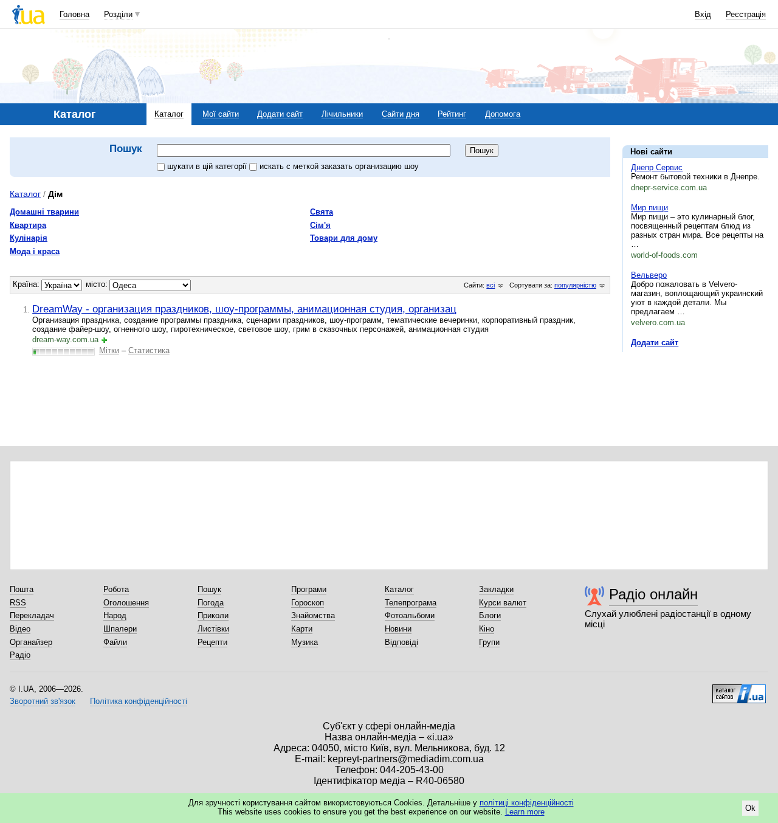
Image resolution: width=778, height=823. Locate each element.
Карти (301, 628)
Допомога (502, 114)
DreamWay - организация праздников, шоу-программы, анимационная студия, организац (244, 309)
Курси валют (502, 602)
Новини (398, 628)
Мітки (109, 350)
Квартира (28, 225)
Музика (304, 642)
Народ (114, 615)
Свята (321, 211)
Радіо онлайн (653, 594)
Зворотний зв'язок (42, 701)
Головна (74, 14)
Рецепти (212, 642)
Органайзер (31, 642)
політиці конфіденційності (527, 802)
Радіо (20, 654)
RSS (18, 602)
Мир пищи (649, 207)
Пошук (209, 589)
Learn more (525, 811)
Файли (115, 642)
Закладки (496, 589)
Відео (20, 628)
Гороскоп (307, 602)
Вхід (703, 14)
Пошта (21, 589)
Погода (211, 602)
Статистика (149, 350)
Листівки (213, 628)
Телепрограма (410, 602)
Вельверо (649, 275)
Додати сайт (280, 114)
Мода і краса (35, 251)
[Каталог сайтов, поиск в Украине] (739, 689)
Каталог (169, 114)
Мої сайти (220, 114)
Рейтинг (452, 114)
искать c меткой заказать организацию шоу (339, 166)
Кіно (486, 628)
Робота (116, 589)
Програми (308, 589)
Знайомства (313, 615)
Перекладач (32, 615)
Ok (750, 808)
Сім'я (320, 225)
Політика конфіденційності (138, 701)
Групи (489, 642)
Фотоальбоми (410, 615)
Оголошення (126, 602)
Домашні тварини (44, 211)
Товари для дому (343, 238)
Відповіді (401, 642)
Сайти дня (400, 114)
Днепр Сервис (657, 167)
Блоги (490, 615)
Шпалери (120, 628)
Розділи (118, 14)
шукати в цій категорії (208, 166)
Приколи (213, 615)
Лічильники (342, 114)
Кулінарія (28, 238)
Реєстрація (746, 14)
